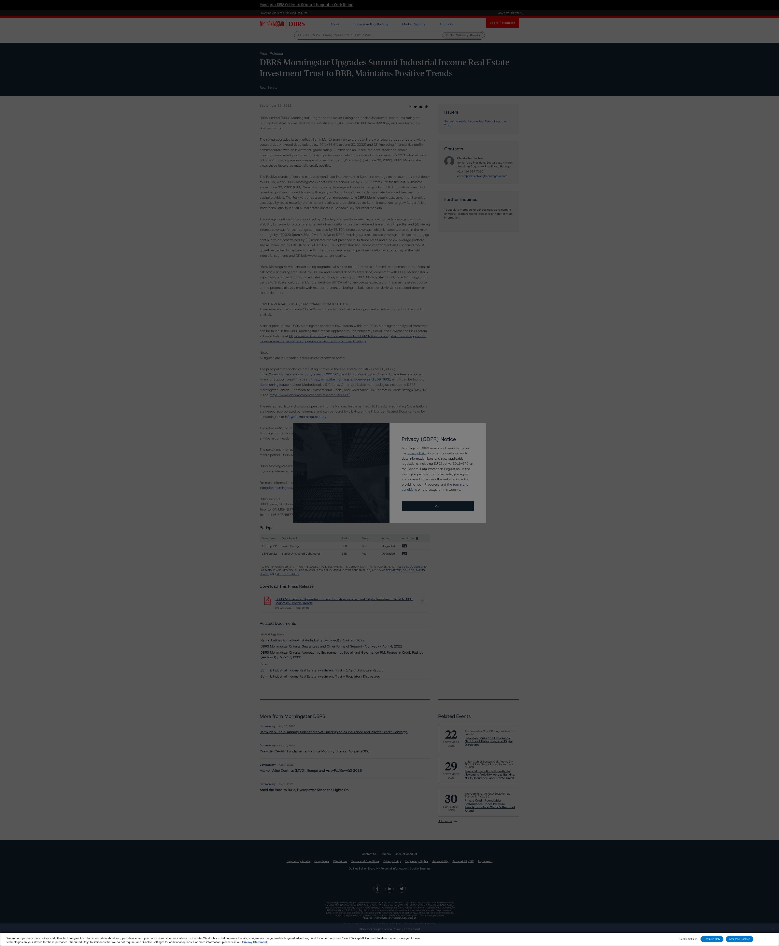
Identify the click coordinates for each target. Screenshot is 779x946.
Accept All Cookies (739, 938)
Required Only (712, 938)
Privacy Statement (254, 942)
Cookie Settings (688, 938)
